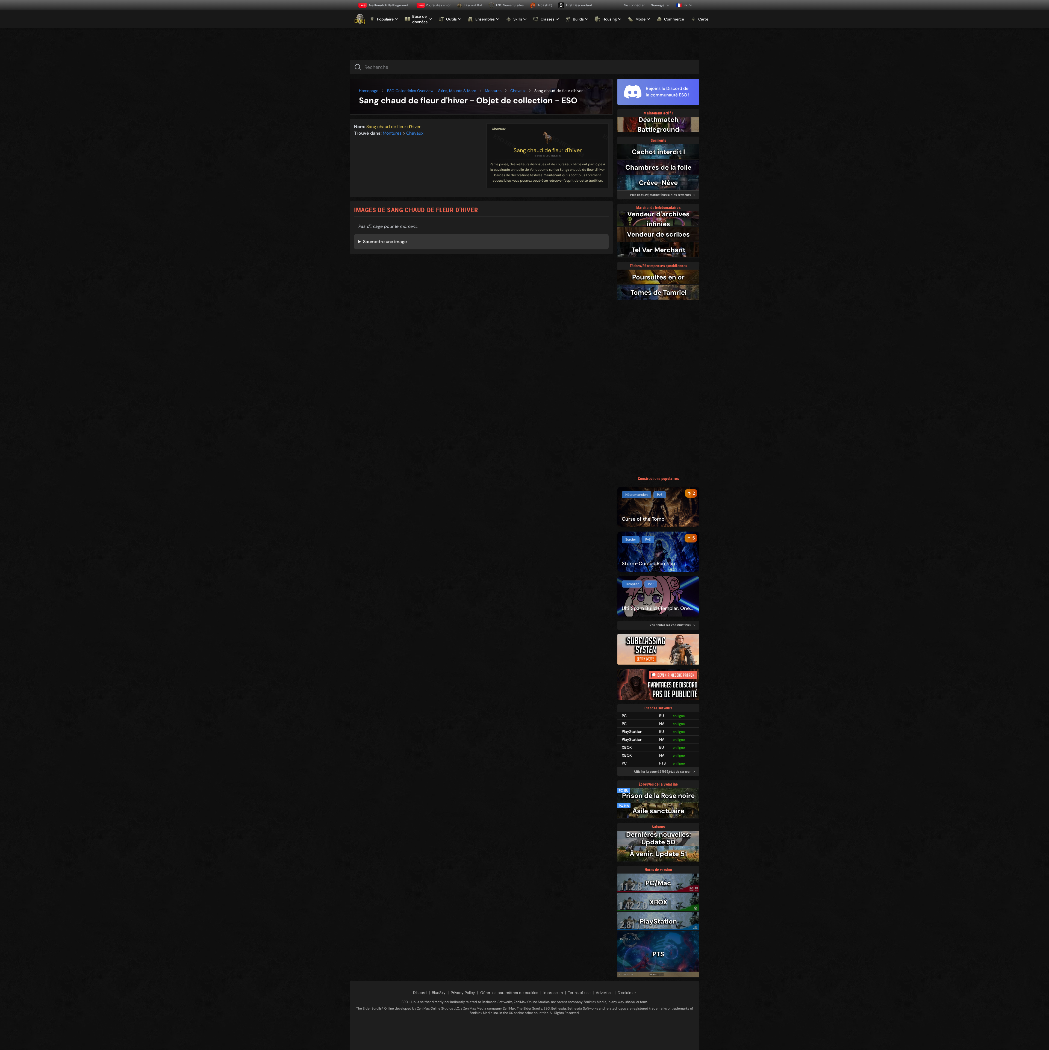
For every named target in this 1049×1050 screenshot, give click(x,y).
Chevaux (518, 90)
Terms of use (579, 992)
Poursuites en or (434, 5)
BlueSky (439, 992)
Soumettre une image (385, 241)
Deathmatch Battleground (384, 5)
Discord (420, 992)
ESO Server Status (510, 5)
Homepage (368, 90)
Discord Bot (473, 5)
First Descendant (579, 5)
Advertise (604, 992)
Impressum (553, 992)
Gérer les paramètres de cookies (509, 992)
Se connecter (634, 5)
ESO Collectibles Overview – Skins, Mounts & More (431, 90)
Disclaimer (627, 992)
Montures (493, 90)
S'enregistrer (660, 5)
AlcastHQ (545, 5)
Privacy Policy (463, 992)
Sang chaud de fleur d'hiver (548, 150)
